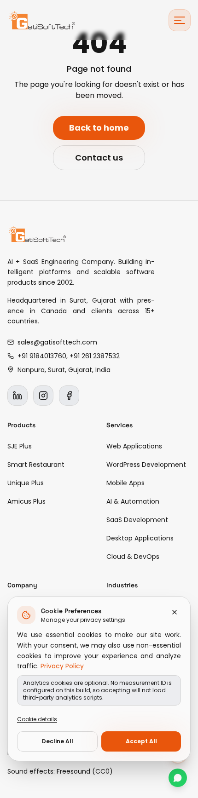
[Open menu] (180, 20)
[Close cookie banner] (174, 612)
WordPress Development (146, 464)
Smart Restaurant (35, 464)
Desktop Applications (140, 538)
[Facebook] (69, 395)
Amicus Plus (26, 501)
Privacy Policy (62, 666)
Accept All (141, 741)
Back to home (99, 127)
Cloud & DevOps (132, 556)
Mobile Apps (125, 483)
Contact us (99, 157)
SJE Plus (19, 446)
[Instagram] (43, 395)
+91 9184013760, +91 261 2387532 (68, 356)
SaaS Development (137, 519)
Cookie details (37, 719)
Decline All (57, 741)
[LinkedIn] (17, 395)
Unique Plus (25, 483)
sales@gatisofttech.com (57, 342)
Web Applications (134, 446)
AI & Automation (132, 501)
